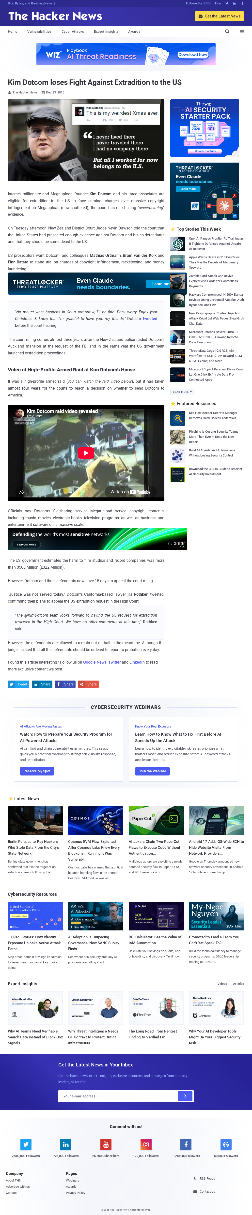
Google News (95, 662)
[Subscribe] (185, 1096)
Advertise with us (18, 1186)
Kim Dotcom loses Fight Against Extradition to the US (95, 82)
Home (12, 31)
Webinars (72, 1180)
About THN (13, 1180)
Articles (238, 984)
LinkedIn (137, 662)
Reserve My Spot (37, 771)
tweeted (150, 318)
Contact (11, 1193)
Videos (222, 984)
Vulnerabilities (39, 31)
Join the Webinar (152, 771)
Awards (134, 31)
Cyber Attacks (73, 31)
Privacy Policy (75, 1193)
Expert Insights (106, 31)
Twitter (114, 662)
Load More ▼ (182, 392)
